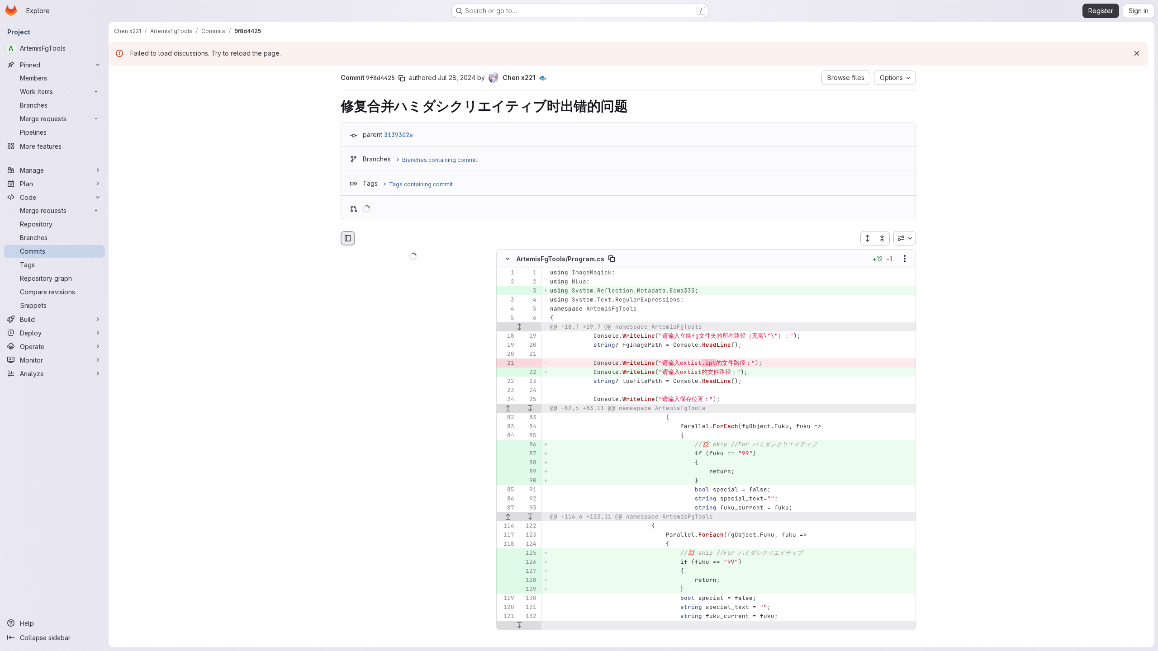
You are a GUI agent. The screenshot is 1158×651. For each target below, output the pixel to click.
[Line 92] (528, 499)
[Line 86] (506, 499)
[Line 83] (528, 417)
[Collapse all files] (882, 238)
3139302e (398, 135)
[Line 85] (528, 435)
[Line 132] (528, 616)
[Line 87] (506, 508)
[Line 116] (506, 526)
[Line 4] (528, 300)
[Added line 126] (528, 562)
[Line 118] (506, 544)
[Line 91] (528, 490)
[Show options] (904, 259)
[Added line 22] (528, 372)
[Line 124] (528, 544)
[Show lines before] (508, 408)
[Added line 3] (528, 291)
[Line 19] (528, 336)
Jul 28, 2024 (456, 77)
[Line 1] (506, 273)
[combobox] (904, 238)
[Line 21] (528, 354)
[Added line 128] (528, 580)
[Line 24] (528, 390)
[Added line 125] (528, 553)
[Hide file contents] (507, 259)
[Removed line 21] (506, 363)
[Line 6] (528, 318)
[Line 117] (506, 535)
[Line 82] (506, 417)
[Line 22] (506, 381)
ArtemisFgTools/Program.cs (560, 259)
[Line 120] (506, 607)
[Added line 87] (528, 453)
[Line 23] (528, 381)
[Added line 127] (528, 571)
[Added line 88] (528, 462)
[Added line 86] (528, 444)
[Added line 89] (528, 471)
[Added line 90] (528, 481)
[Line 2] (506, 282)
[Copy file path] (611, 259)
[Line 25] (528, 399)
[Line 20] (528, 345)
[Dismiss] (1136, 53)
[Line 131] (528, 607)
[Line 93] (528, 508)
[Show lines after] (530, 408)
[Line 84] (528, 426)
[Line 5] (528, 309)
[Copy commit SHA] (401, 78)
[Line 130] (528, 598)
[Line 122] (528, 526)
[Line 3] (506, 300)
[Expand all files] (867, 238)
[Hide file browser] (348, 238)
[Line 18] (506, 336)
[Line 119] (506, 598)
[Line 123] (528, 535)
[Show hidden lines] (519, 327)
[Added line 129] (528, 589)
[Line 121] (506, 616)
